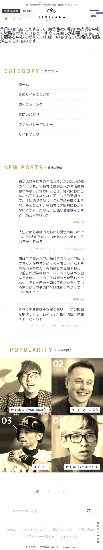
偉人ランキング (31, 104)
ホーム (24, 84)
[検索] (88, 510)
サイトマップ (29, 134)
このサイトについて (34, 94)
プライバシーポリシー (36, 124)
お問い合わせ (29, 114)
